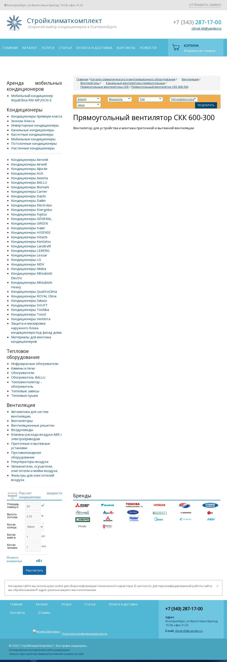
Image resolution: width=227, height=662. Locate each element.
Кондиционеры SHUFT (29, 305)
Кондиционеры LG (26, 259)
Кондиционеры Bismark (30, 187)
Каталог (29, 47)
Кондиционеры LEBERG (30, 250)
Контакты (126, 47)
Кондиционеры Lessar (29, 255)
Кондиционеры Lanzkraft (31, 246)
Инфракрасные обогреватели (34, 363)
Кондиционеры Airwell (29, 164)
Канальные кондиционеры (32, 130)
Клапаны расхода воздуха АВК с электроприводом (36, 436)
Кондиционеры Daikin (28, 200)
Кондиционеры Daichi (28, 196)
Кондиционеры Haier (28, 228)
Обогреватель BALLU (28, 377)
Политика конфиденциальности (84, 634)
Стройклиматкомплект (13, 24)
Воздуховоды (22, 429)
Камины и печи (23, 368)
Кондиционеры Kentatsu (31, 241)
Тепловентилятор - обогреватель (26, 384)
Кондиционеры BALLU (29, 182)
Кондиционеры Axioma (29, 178)
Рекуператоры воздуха (29, 461)
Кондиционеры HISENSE (31, 232)
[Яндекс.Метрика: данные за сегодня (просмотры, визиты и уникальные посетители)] (46, 631)
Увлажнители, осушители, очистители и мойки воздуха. (34, 468)
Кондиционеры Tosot (28, 314)
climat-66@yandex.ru (206, 28)
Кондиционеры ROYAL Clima (33, 296)
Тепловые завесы (25, 391)
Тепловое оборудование (23, 354)
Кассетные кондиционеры (32, 134)
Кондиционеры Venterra (30, 319)
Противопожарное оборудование (26, 454)
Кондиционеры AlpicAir (29, 168)
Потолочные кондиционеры (34, 143)
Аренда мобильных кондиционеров (34, 86)
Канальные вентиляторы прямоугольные (135, 83)
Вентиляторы (22, 420)
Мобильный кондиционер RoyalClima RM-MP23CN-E (32, 97)
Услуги (48, 47)
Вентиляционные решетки (32, 425)
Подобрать (206, 105)
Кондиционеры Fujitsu (29, 214)
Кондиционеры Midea (28, 268)
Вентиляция (21, 405)
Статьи (65, 47)
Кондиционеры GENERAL (31, 218)
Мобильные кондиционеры (33, 139)
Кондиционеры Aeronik (29, 159)
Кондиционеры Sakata (29, 300)
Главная (10, 47)
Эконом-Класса (23, 121)
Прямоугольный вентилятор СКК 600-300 (159, 87)
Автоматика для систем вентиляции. (29, 413)
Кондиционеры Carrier (29, 191)
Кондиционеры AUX (27, 173)
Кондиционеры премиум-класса (36, 116)
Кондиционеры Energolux (31, 209)
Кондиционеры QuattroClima (34, 291)
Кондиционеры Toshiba (30, 309)
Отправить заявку (205, 5)
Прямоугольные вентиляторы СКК (104, 87)
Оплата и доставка (94, 47)
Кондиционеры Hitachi (29, 237)
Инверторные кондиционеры (35, 125)
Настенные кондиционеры (33, 148)
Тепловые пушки (24, 395)
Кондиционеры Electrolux (31, 205)
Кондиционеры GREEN (29, 223)
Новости (148, 47)
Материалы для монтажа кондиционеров (31, 339)
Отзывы (9, 65)
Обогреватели (22, 372)
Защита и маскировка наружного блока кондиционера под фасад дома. (36, 328)
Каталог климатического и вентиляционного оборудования (132, 79)
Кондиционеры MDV (27, 264)
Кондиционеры (25, 110)
